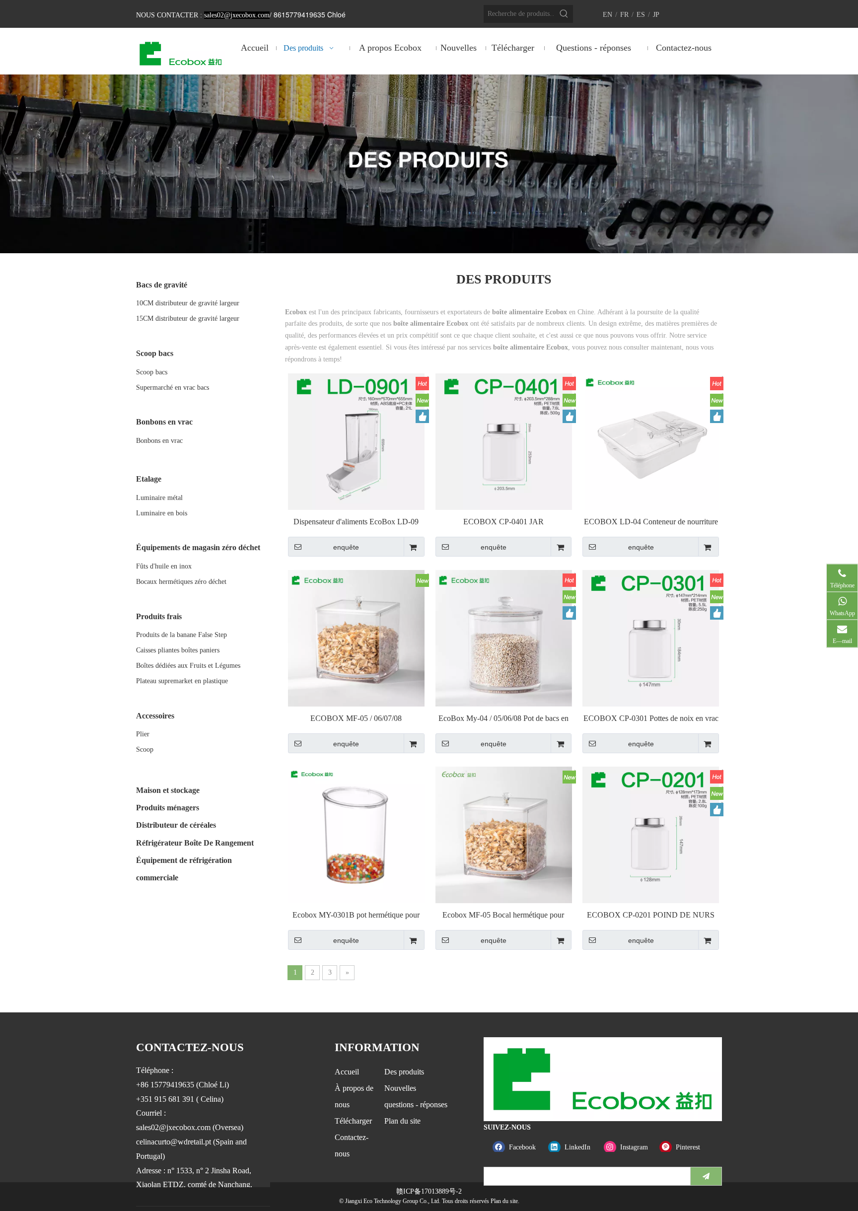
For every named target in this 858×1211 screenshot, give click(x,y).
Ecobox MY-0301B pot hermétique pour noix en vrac (356, 915)
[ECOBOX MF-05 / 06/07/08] (356, 637)
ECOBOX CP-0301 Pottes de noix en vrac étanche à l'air (650, 718)
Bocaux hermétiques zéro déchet (181, 581)
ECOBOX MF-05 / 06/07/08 (356, 718)
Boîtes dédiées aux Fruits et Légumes (188, 665)
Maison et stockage (168, 790)
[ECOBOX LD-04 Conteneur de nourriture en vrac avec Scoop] (650, 440)
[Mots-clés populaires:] (564, 14)
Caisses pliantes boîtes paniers (177, 650)
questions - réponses (415, 1104)
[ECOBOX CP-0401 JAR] (503, 440)
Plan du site (402, 1121)
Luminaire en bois (161, 513)
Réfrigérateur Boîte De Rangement (195, 843)
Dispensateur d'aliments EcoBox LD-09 (356, 521)
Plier (142, 734)
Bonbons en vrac (159, 440)
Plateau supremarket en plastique (182, 681)
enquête (346, 547)
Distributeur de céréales (176, 825)
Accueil (347, 1072)
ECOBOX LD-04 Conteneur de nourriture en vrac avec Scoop (651, 522)
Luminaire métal (159, 497)
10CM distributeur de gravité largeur (187, 303)
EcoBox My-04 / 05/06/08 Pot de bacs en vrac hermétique (503, 718)
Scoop (144, 749)
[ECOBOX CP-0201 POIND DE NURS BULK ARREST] (650, 834)
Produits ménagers (167, 807)
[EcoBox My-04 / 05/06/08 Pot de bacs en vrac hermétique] (503, 637)
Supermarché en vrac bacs (172, 387)
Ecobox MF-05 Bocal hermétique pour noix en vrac (503, 915)
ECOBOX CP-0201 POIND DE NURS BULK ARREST (651, 915)
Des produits (404, 1072)
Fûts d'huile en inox (164, 566)
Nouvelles (400, 1088)
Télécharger (353, 1121)
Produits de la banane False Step (181, 635)
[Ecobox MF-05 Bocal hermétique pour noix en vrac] (503, 834)
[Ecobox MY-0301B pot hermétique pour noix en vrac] (356, 834)
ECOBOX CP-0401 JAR (503, 521)
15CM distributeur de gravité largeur (187, 318)
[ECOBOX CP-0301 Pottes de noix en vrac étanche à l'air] (650, 637)
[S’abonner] (706, 1176)
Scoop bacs (151, 372)
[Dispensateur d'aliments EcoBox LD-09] (356, 440)
